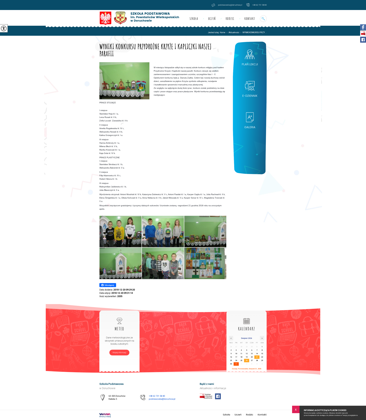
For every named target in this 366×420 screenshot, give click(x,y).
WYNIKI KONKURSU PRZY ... (253, 32)
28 (257, 360)
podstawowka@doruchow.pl (230, 5)
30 (231, 364)
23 (231, 360)
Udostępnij (109, 285)
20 (252, 357)
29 (262, 360)
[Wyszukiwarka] (263, 18)
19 (246, 357)
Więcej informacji (119, 352)
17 (236, 357)
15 (262, 354)
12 (246, 354)
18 (241, 357)
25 (241, 360)
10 (236, 354)
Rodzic (230, 18)
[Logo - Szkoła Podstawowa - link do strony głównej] (139, 18)
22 (262, 357)
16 (231, 357)
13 (252, 354)
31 (236, 364)
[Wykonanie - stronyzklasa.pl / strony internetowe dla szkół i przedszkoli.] (105, 415)
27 (252, 360)
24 (236, 360)
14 (257, 354)
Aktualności (232, 32)
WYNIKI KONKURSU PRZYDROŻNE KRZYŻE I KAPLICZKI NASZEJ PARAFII (155, 49)
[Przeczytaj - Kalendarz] (246, 317)
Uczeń (212, 18)
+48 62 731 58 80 (259, 5)
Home (222, 32)
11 (241, 354)
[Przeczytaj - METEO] (119, 317)
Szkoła (194, 18)
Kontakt (249, 18)
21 (257, 357)
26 (246, 360)
